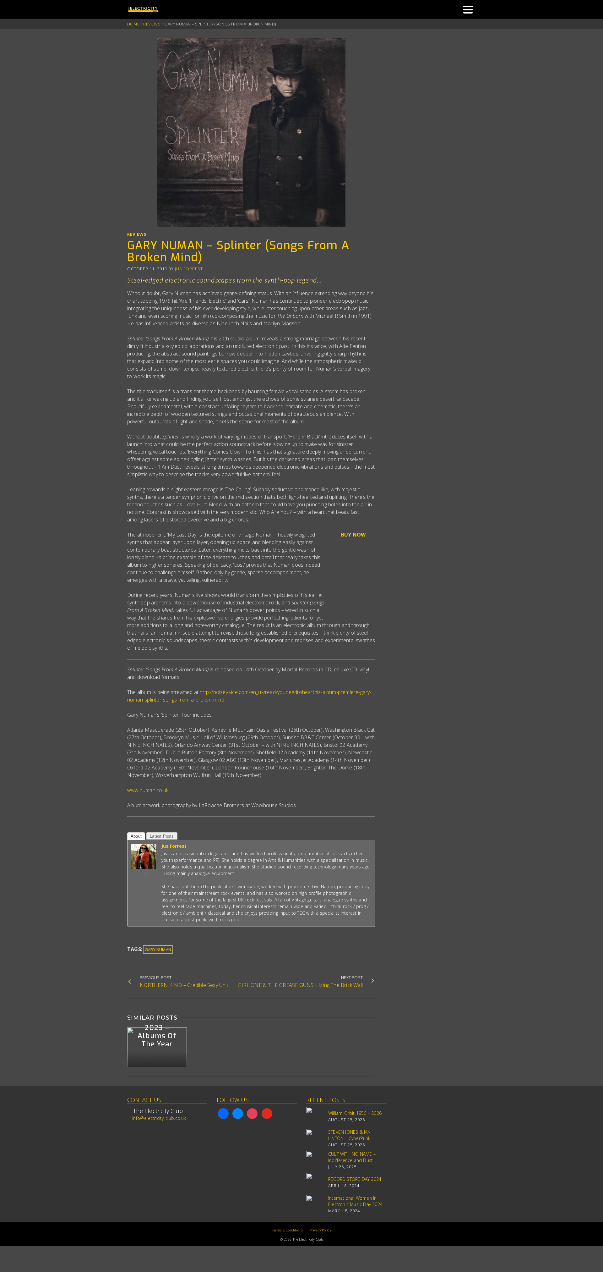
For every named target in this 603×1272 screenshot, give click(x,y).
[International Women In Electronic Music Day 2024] (315, 1204)
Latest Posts (162, 836)
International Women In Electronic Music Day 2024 (355, 1201)
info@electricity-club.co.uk (159, 1118)
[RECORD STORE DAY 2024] (315, 1182)
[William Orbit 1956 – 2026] (315, 1116)
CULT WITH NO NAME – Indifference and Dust (352, 1157)
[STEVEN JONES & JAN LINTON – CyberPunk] (315, 1138)
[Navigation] (468, 9)
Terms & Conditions (287, 1230)
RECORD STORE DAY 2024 (354, 1179)
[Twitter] (144, 874)
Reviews (137, 234)
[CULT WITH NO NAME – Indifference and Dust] (315, 1160)
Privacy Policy (320, 1230)
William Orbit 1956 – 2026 (355, 1113)
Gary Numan (158, 949)
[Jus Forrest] (143, 855)
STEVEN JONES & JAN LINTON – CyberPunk (349, 1135)
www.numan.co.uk (147, 790)
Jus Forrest (189, 269)
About (136, 836)
